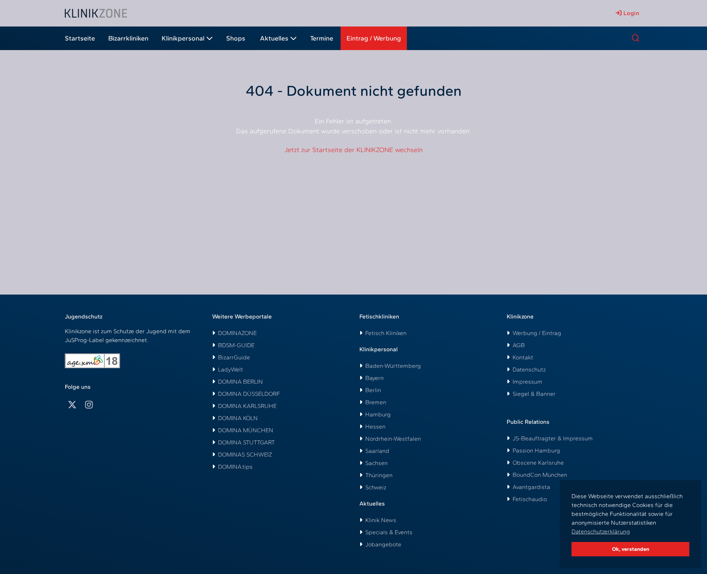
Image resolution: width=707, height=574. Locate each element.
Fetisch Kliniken (386, 333)
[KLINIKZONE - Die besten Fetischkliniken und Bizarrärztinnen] (96, 13)
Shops (235, 38)
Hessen (375, 426)
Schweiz (375, 487)
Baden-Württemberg (393, 365)
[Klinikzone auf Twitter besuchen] (72, 404)
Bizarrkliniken (128, 38)
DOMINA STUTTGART (246, 442)
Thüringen (379, 475)
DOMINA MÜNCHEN (245, 430)
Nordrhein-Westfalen (393, 438)
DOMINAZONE (237, 333)
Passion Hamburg (536, 450)
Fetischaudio (530, 499)
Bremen (375, 402)
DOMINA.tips (235, 466)
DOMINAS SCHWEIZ (245, 454)
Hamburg (378, 414)
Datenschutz (529, 369)
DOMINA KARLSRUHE (247, 405)
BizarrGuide (234, 357)
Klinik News (380, 520)
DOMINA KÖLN (238, 418)
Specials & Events (388, 532)
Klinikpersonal (183, 38)
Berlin (373, 390)
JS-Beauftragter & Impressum (553, 438)
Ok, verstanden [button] (630, 549)
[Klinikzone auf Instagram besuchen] (89, 404)
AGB (519, 345)
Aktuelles (274, 38)
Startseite (80, 38)
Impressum (527, 381)
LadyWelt (230, 369)
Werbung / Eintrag (537, 333)
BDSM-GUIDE (236, 345)
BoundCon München (540, 474)
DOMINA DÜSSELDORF (249, 393)
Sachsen (376, 462)
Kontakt (523, 357)
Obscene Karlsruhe (538, 462)
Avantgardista (531, 486)
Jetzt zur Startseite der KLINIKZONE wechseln (353, 150)
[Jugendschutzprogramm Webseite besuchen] (92, 360)
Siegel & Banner (534, 393)
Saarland (377, 450)
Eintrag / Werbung (374, 38)
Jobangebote (383, 544)
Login (630, 13)
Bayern (374, 377)
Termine (321, 38)
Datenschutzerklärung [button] (600, 531)
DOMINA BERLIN (240, 381)
